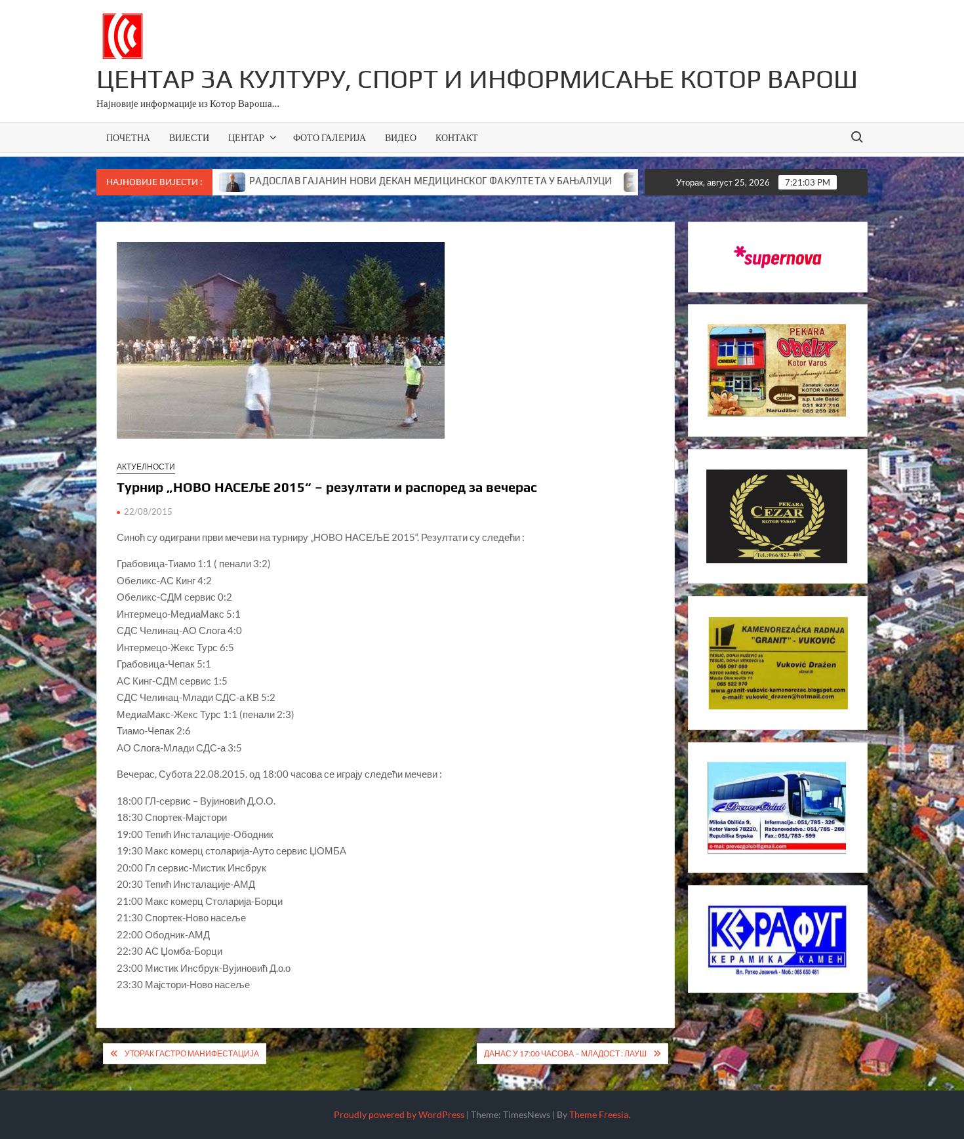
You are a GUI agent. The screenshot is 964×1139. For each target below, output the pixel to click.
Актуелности (146, 466)
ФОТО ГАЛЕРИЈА (329, 137)
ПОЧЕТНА (128, 137)
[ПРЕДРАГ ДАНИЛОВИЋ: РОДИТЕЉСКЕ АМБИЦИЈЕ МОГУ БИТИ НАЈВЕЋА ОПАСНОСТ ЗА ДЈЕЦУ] (586, 180)
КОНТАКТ (456, 137)
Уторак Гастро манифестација (192, 1053)
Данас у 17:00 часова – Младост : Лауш (565, 1053)
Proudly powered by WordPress (399, 1114)
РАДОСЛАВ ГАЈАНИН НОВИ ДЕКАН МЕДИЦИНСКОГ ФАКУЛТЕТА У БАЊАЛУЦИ (378, 180)
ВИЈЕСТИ (189, 137)
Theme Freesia (598, 1114)
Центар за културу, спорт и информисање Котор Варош (477, 79)
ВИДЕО (400, 137)
